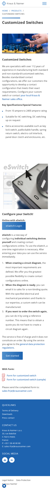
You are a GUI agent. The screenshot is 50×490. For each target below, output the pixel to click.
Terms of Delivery (10, 410)
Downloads (7, 414)
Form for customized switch (21, 375)
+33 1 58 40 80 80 (12, 443)
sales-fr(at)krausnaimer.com (17, 390)
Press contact (8, 418)
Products (16, 10)
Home (5, 10)
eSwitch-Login (14, 225)
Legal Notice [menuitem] (7, 480)
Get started (12, 355)
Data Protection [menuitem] (23, 480)
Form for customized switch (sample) (26, 379)
